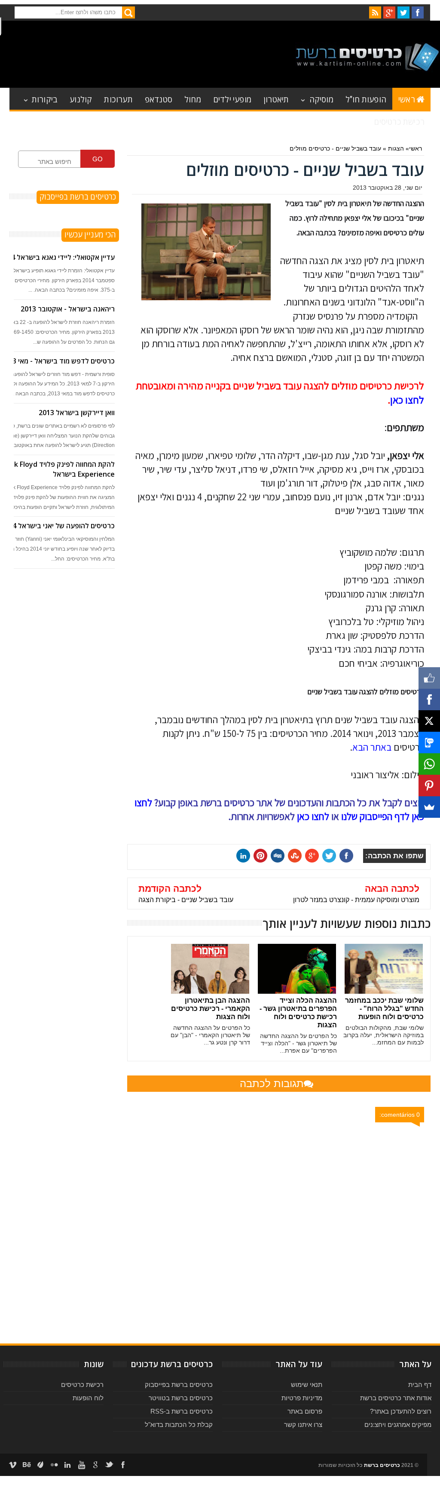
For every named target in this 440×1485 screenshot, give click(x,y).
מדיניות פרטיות (301, 1398)
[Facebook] (429, 699)
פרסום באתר (304, 1411)
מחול (192, 99)
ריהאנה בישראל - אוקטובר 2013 (68, 309)
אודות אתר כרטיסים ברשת (395, 1398)
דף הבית (419, 1384)
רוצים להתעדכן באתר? (400, 1411)
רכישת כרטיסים (399, 121)
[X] (429, 721)
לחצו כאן (407, 400)
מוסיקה (321, 99)
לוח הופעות (88, 1398)
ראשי (406, 99)
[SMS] (429, 742)
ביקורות (45, 99)
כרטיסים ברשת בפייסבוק (179, 1384)
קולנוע (81, 99)
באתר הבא (371, 747)
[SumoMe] (429, 807)
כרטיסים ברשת (382, 1465)
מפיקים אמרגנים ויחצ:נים (397, 1424)
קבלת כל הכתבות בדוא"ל (179, 1424)
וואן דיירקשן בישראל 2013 (77, 412)
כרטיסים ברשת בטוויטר (181, 1398)
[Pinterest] (429, 785)
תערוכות (118, 99)
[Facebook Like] (429, 678)
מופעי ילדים (232, 99)
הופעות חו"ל (365, 99)
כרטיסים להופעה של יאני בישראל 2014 (58, 525)
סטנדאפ (158, 99)
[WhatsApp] (429, 764)
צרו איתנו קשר (303, 1424)
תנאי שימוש (306, 1384)
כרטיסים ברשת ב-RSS (181, 1411)
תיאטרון (276, 99)
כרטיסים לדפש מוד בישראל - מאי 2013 (58, 361)
